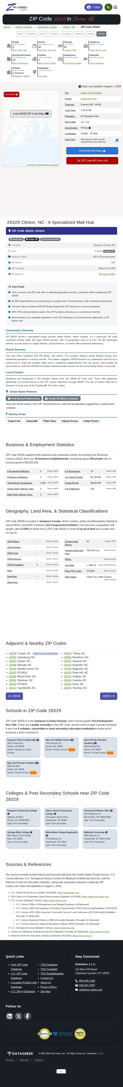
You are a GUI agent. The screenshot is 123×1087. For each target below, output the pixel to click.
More (15, 50)
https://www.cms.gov (99, 931)
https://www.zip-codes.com (95, 896)
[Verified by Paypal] (80, 1033)
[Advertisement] (61, 190)
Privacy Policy (49, 987)
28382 (67, 657)
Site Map (46, 991)
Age (25, 50)
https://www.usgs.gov (64, 928)
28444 (67, 680)
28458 (67, 672)
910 (87, 122)
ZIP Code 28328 (106, 274)
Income (43, 34)
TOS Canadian (49, 969)
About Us (46, 982)
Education (66, 34)
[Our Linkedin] (9, 1016)
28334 (67, 684)
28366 (12, 668)
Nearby (90, 34)
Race (20, 50)
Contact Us (47, 978)
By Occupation (75, 63)
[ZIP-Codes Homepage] (20, 1053)
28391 (12, 680)
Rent (74, 50)
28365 (12, 676)
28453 (67, 668)
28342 (12, 684)
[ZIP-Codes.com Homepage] (16, 7)
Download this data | (91, 150)
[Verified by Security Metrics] (63, 1033)
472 (82, 122)
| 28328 (15, 696)
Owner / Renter (50, 63)
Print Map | (10, 94)
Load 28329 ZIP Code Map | (29, 113)
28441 (67, 661)
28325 (12, 672)
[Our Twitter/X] (18, 1016)
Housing (54, 34)
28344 (67, 676)
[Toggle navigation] (115, 7)
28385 (12, 657)
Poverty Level (100, 50)
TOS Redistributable (52, 973)
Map (20, 34)
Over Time (52, 50)
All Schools (17, 76)
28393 (67, 653)
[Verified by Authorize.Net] (44, 1033)
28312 (12, 688)
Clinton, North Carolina (91, 93)
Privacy (10, 1060)
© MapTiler (30, 165)
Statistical (79, 34)
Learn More (42, 76)
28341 (12, 661)
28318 (67, 665)
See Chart (42, 50)
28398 (12, 665)
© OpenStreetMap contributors (47, 165)
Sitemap (24, 1060)
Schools (101, 34)
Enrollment (99, 63)
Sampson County (89, 98)
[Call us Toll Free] (108, 7)
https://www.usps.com (68, 892)
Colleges (26, 76)
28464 (67, 688)
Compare (67, 50)
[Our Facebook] (27, 1016)
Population (31, 34)
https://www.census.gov (55, 900)
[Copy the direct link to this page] (117, 140)
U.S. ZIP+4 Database (23, 991)
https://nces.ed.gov (82, 935)
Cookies (38, 1060)
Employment (23, 63)
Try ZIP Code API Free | (90, 160)
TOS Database (49, 964)
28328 (12, 653)
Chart (92, 50)
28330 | (107, 696)
